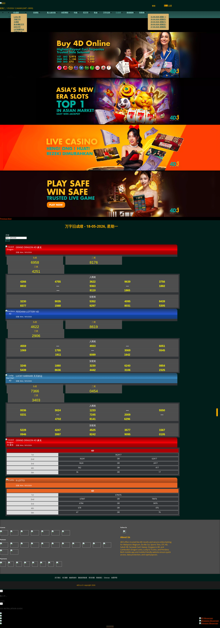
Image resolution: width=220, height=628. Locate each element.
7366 (35, 391)
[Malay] (161, 6)
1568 (58, 305)
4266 (23, 281)
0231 (23, 414)
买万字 (85, 13)
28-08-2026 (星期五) (158, 24)
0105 (162, 434)
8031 (127, 305)
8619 (94, 327)
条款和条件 (73, 577)
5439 (23, 370)
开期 (7, 235)
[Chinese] (159, 6)
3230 (23, 301)
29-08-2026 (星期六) (158, 22)
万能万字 (17, 19)
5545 (162, 350)
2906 (36, 336)
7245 (93, 414)
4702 (58, 418)
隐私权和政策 (82, 577)
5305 (162, 305)
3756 (162, 281)
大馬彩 (16, 22)
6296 (127, 418)
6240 (127, 365)
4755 (58, 281)
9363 (93, 286)
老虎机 (35, 13)
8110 (93, 290)
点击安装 (110, 626)
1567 (162, 429)
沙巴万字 (17, 27)
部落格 (141, 13)
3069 (127, 350)
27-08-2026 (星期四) (158, 27)
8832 (23, 286)
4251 (36, 271)
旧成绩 (118, 13)
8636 (58, 370)
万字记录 (106, 13)
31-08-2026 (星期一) (158, 17)
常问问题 (92, 577)
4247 (58, 429)
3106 (127, 370)
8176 (94, 262)
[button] (4, 219)
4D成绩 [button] (16, 13)
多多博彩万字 (19, 24)
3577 (127, 429)
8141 (93, 418)
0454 (94, 391)
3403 (36, 400)
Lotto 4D (17, 17)
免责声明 (114, 577)
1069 (23, 350)
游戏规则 (130, 13)
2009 (127, 414)
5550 (162, 410)
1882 (162, 286)
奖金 (95, 13)
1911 (58, 354)
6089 (93, 354)
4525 (93, 429)
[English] (157, 6)
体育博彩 (64, 13)
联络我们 (99, 577)
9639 (127, 281)
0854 (162, 365)
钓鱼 (75, 13)
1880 (58, 365)
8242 (93, 434)
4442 (93, 370)
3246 (23, 365)
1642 (127, 354)
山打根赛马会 (19, 29)
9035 (58, 301)
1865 (127, 290)
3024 (58, 410)
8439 (162, 301)
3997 (58, 434)
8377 (23, 305)
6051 (162, 345)
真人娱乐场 (51, 13)
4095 (127, 301)
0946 (23, 434)
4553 (93, 345)
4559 (23, 345)
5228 (23, 429)
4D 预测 (64, 577)
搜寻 (7, 240)
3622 (93, 281)
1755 (58, 350)
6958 (35, 262)
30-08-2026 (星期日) (158, 19)
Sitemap (107, 577)
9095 (127, 434)
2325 (162, 370)
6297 (93, 305)
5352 (93, 301)
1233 (93, 410)
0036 (23, 410)
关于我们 (58, 577)
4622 (35, 327)
